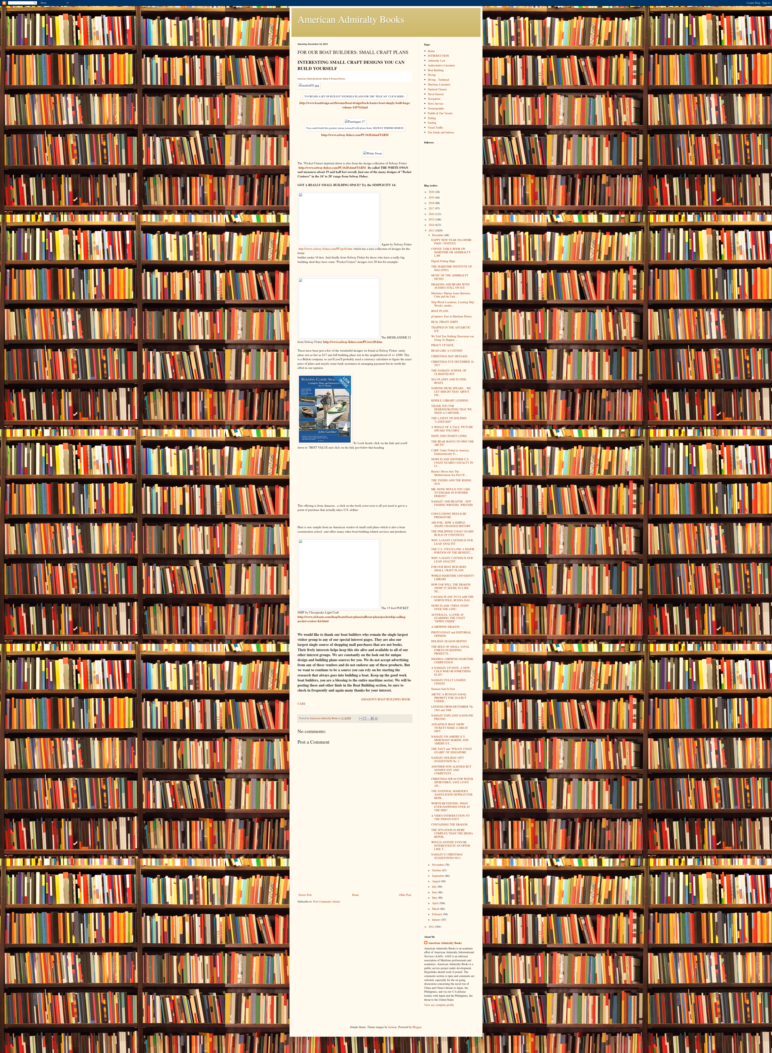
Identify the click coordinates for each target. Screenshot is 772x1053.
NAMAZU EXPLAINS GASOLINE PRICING (452, 717)
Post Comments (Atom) (326, 901)
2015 (432, 219)
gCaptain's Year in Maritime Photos (451, 316)
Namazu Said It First (443, 689)
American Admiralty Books (351, 18)
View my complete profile (439, 1005)
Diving (432, 75)
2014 (432, 225)
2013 (432, 230)
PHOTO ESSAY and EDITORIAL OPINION (451, 634)
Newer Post (305, 895)
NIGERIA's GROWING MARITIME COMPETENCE (452, 660)
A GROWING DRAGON (445, 627)
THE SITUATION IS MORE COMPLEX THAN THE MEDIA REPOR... (452, 833)
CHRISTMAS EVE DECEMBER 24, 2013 (452, 363)
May (435, 898)
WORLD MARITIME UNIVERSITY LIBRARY (452, 577)
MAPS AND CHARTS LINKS (449, 436)
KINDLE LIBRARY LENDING (449, 400)
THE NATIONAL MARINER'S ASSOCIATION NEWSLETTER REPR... (451, 794)
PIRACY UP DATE (442, 345)
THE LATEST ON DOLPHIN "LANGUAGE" (448, 419)
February (437, 914)
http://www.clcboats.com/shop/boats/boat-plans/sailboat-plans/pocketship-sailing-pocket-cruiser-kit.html (352, 619)
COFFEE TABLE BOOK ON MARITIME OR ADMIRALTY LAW (451, 252)
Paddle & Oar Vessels (440, 113)
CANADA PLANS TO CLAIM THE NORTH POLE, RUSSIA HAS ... (452, 598)
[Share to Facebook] (372, 718)
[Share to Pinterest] (376, 718)
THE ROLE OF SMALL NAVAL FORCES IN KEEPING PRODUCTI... (450, 650)
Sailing (432, 118)
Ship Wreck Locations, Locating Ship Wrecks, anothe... (452, 303)
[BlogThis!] (365, 718)
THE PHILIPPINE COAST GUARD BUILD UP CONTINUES (452, 533)
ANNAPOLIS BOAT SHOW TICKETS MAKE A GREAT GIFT (449, 727)
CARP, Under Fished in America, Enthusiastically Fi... (450, 452)
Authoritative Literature (441, 65)
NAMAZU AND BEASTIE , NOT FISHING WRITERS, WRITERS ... (452, 504)
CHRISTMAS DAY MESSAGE (449, 356)
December (438, 235)
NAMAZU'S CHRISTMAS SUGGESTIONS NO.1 (447, 856)
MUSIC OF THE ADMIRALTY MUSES (449, 277)
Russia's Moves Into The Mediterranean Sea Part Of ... (449, 473)
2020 (432, 192)
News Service (435, 103)
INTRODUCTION (438, 56)
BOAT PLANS (439, 311)
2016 (432, 214)
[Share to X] (368, 718)
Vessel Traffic (435, 127)
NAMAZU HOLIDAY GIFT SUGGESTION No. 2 (447, 759)
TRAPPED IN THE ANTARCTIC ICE (451, 329)
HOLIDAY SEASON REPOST (449, 641)
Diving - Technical (438, 79)
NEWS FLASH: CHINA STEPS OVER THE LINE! (450, 607)
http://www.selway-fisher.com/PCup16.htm (325, 249)
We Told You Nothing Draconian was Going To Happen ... (452, 338)
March (436, 909)
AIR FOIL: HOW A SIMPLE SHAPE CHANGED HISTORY (451, 524)
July (434, 886)
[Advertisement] (355, 862)
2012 (432, 926)
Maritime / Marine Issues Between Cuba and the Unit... (450, 295)
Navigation (434, 99)
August (436, 881)
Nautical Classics (437, 89)
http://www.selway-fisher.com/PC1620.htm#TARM (355, 135)
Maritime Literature (439, 84)
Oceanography (436, 108)
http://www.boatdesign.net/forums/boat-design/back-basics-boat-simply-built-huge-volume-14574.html (355, 105)
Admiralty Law (436, 60)
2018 (432, 203)
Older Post (405, 895)
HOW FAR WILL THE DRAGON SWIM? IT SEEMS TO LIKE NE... (451, 588)
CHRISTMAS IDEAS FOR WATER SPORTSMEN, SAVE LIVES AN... (452, 782)
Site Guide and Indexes (441, 132)
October (437, 870)
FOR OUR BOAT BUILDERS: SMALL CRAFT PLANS (449, 568)
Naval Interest (436, 94)
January (436, 919)
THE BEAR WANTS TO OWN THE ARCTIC (452, 443)
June (435, 892)
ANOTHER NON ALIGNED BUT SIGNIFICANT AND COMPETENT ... (451, 770)
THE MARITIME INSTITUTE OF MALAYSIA (451, 268)
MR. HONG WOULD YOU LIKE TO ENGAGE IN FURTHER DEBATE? (450, 492)
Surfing (432, 123)
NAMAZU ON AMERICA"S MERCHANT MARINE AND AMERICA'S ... (449, 740)
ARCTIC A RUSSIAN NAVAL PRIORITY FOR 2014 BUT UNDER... (449, 697)
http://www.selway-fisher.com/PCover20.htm (352, 342)
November (438, 865)
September (438, 876)
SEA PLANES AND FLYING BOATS (448, 381)
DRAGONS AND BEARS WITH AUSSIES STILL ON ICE (450, 286)
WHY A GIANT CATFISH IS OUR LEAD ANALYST (452, 542)
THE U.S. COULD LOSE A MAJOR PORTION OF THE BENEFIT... (452, 550)
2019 (432, 197)
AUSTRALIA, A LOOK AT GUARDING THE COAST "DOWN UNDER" (448, 618)
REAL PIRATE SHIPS (444, 322)
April (435, 903)
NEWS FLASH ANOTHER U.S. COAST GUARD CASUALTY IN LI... (452, 462)
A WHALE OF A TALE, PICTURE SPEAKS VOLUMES (452, 428)
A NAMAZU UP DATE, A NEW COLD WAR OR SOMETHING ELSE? (451, 671)
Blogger (417, 1027)
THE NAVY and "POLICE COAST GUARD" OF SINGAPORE (451, 750)
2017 (432, 208)
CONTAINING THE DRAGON (449, 824)
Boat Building (436, 70)
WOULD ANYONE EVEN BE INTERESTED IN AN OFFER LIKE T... (450, 845)
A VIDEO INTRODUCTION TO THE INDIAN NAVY (450, 817)
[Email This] (361, 718)
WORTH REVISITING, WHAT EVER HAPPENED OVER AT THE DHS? (450, 806)
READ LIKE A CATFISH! (447, 350)
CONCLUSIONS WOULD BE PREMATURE (448, 515)
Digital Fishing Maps (443, 261)
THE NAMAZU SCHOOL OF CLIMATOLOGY (448, 372)
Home (355, 895)
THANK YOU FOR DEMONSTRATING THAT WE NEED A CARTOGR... (451, 409)
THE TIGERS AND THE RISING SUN (451, 482)
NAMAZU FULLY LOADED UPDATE (448, 681)
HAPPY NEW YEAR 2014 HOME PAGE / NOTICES (451, 241)
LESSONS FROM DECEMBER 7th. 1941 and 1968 (452, 708)
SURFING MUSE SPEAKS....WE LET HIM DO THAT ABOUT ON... (451, 391)
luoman (392, 1027)
